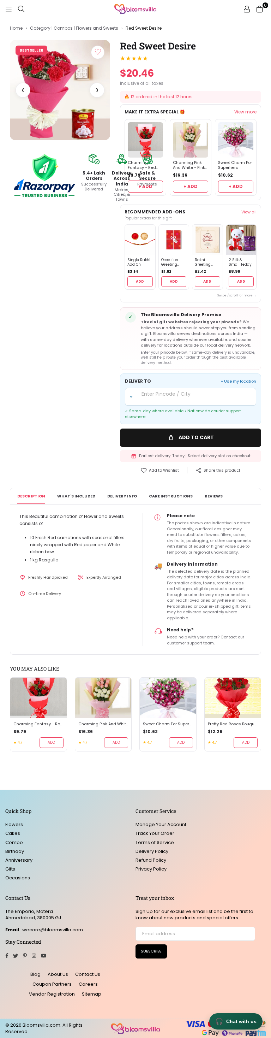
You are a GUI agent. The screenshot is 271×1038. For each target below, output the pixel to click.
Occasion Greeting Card (169, 262)
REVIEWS (214, 496)
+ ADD (190, 186)
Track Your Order (155, 833)
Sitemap (91, 994)
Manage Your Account (161, 824)
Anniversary (18, 860)
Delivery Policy (152, 851)
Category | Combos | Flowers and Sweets (74, 28)
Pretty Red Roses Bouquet (233, 724)
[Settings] (246, 9)
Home (16, 28)
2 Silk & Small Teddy (240, 262)
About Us (58, 974)
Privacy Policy (151, 869)
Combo (14, 842)
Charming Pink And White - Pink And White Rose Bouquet (189, 165)
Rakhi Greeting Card (203, 262)
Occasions (17, 877)
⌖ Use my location (238, 381)
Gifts (10, 869)
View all (249, 212)
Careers (88, 984)
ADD (140, 281)
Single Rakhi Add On (138, 262)
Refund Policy (151, 860)
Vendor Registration (52, 994)
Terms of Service (155, 842)
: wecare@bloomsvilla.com (51, 929)
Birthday (14, 851)
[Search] (21, 9)
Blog (35, 974)
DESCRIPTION (31, 496)
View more (245, 112)
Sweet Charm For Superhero (235, 165)
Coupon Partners (52, 984)
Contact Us (87, 974)
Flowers (14, 824)
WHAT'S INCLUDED (76, 496)
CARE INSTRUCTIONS (171, 496)
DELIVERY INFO (122, 496)
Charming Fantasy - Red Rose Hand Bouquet (38, 724)
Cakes (12, 833)
